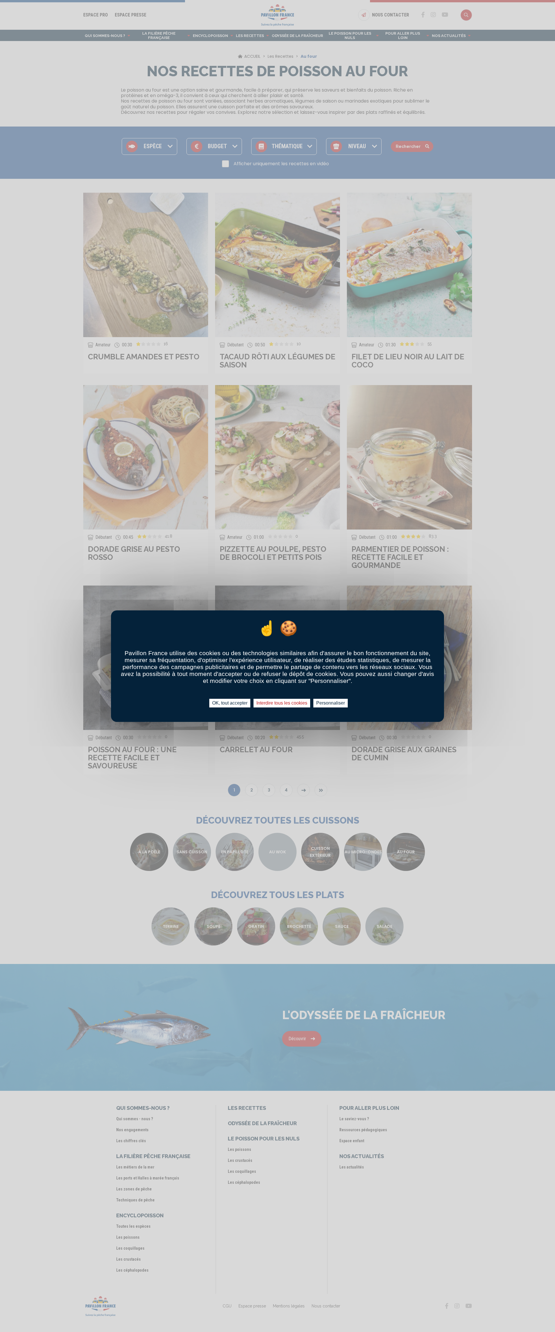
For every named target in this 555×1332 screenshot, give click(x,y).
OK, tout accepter (229, 703)
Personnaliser (330, 703)
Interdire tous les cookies (281, 703)
